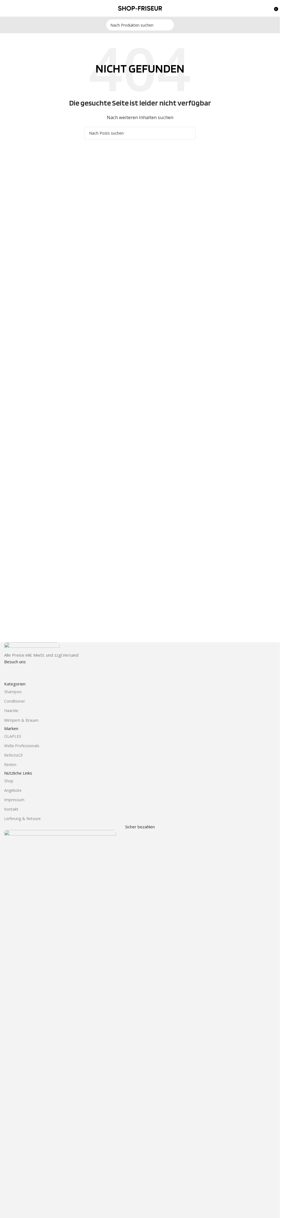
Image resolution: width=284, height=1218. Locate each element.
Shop (8, 780)
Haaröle (11, 710)
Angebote (13, 790)
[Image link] (32, 646)
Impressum (14, 799)
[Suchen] (168, 25)
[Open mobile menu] (6, 8)
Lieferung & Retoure (22, 818)
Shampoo (13, 691)
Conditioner (14, 701)
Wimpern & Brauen (21, 720)
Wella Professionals (21, 745)
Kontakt (11, 809)
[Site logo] (140, 8)
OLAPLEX (12, 736)
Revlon (10, 764)
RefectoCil (13, 755)
